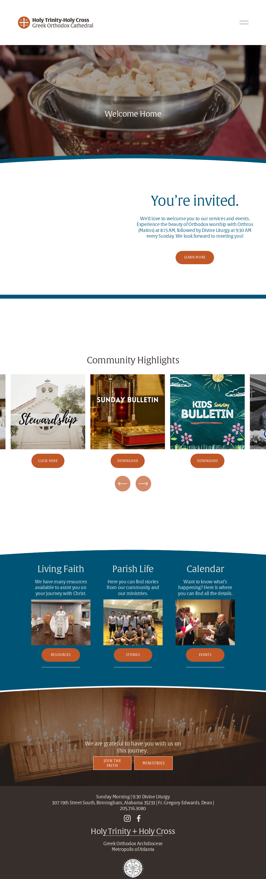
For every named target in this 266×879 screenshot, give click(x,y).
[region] (133, 421)
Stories (133, 655)
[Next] (143, 483)
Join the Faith (112, 763)
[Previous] (122, 483)
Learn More (195, 257)
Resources (61, 655)
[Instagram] (127, 818)
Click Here (48, 461)
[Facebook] (138, 818)
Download (127, 461)
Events (205, 655)
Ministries (153, 763)
